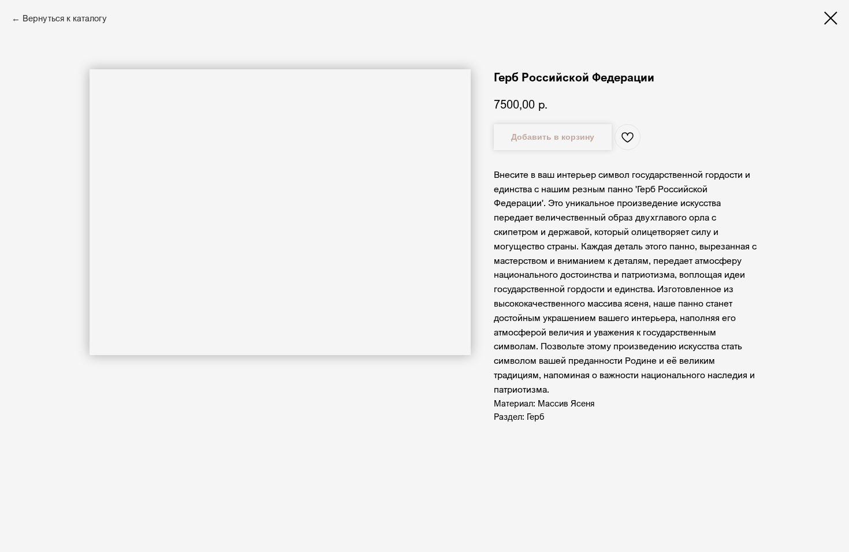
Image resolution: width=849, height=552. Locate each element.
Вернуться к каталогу (65, 18)
